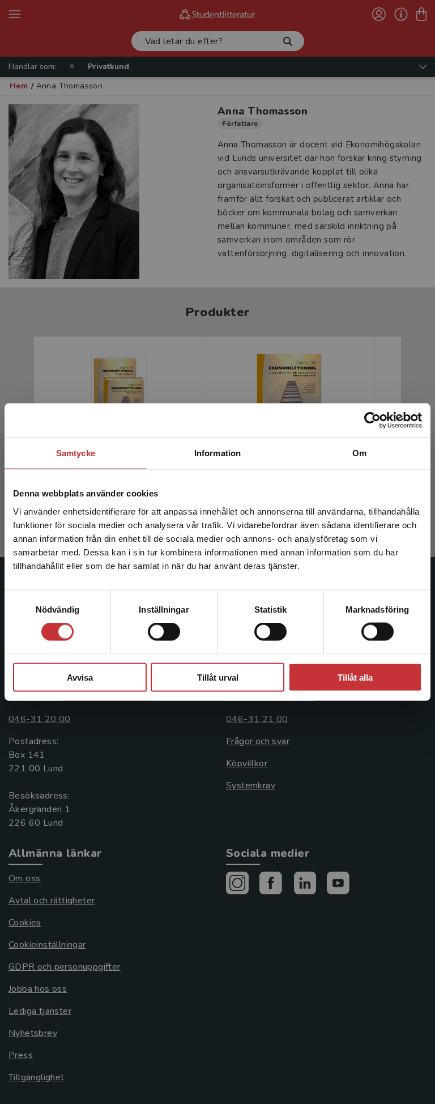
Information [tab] (217, 453)
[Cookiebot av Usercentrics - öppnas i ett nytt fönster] (372, 420)
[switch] (164, 632)
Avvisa (80, 677)
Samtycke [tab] (75, 453)
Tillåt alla (355, 677)
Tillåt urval (217, 677)
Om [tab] (359, 453)
